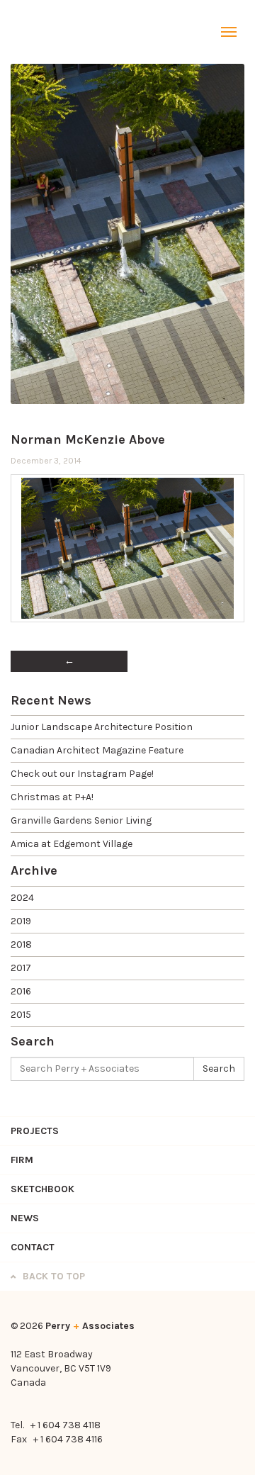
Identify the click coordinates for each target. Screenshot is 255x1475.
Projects (35, 1131)
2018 (21, 944)
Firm (22, 1160)
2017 (21, 968)
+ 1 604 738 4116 (68, 1439)
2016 (21, 991)
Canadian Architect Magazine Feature (97, 750)
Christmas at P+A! (52, 797)
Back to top (52, 1276)
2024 (22, 898)
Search (219, 1068)
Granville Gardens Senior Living (81, 820)
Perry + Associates (46, 32)
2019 (21, 921)
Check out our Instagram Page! (82, 774)
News (25, 1218)
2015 (21, 1015)
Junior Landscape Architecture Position (102, 727)
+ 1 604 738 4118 (65, 1425)
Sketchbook (42, 1189)
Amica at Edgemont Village (71, 844)
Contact (33, 1247)
